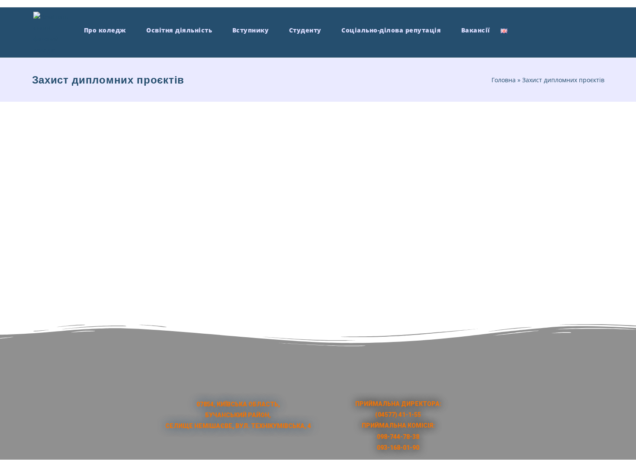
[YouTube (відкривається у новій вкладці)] (567, 29)
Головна (503, 80)
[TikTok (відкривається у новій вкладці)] (583, 29)
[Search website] (520, 30)
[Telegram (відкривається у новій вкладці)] (599, 29)
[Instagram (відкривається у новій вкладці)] (551, 29)
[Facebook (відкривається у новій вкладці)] (535, 29)
